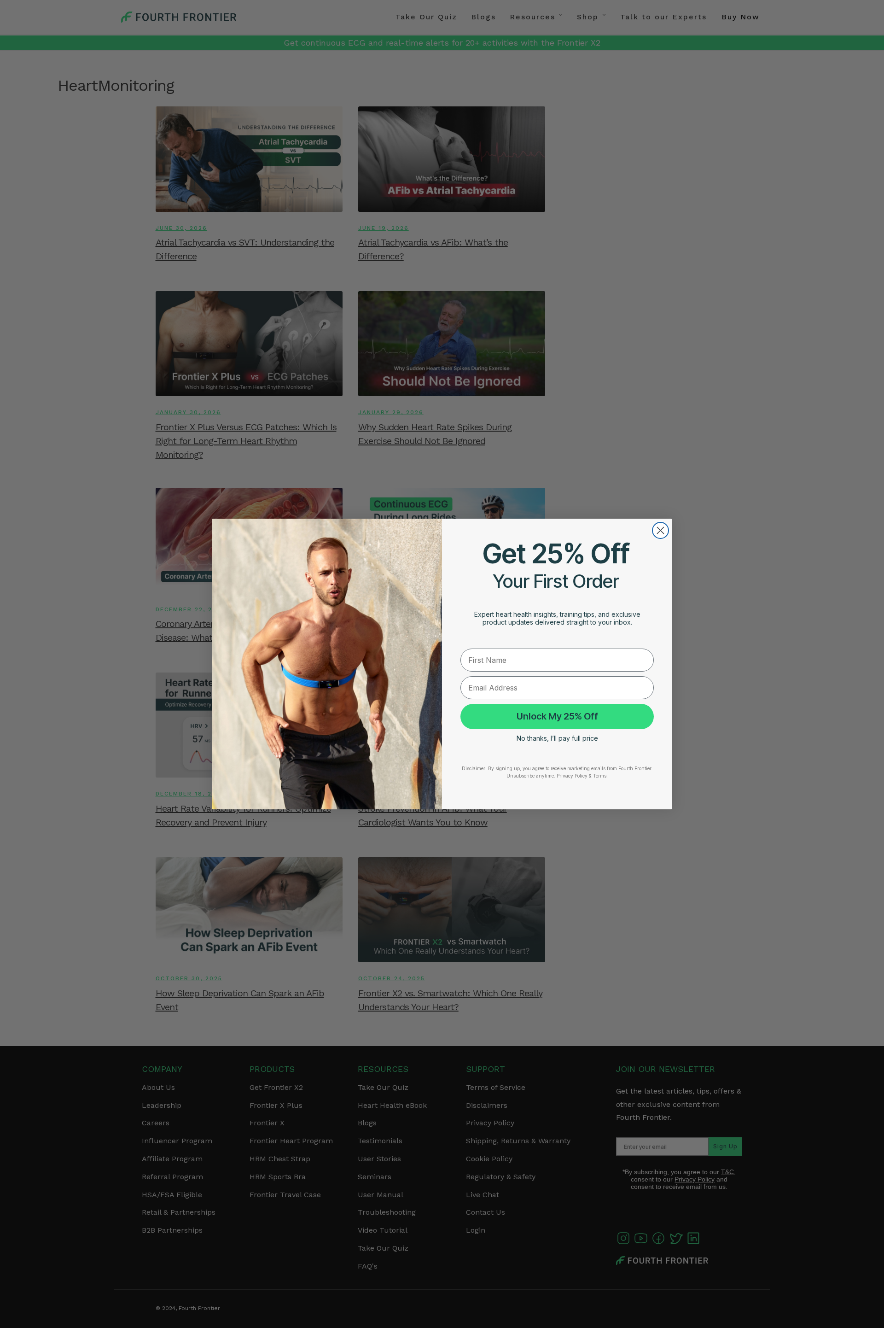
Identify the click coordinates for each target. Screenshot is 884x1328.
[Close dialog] (660, 530)
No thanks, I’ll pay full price (557, 738)
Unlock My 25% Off (557, 716)
